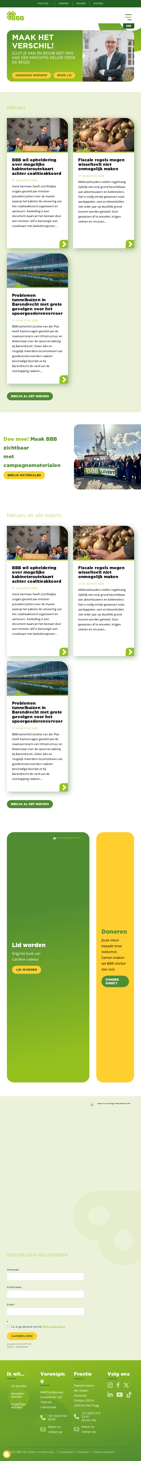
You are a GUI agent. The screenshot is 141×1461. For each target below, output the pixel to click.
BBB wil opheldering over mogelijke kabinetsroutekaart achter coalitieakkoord (36, 167)
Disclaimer (83, 1452)
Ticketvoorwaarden (104, 1452)
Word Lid (64, 75)
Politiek (43, 3)
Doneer (63, 3)
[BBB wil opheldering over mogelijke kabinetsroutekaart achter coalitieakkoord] (37, 134)
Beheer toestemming (7, 1454)
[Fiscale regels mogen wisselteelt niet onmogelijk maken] (103, 134)
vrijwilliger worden (18, 1405)
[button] (51, 3)
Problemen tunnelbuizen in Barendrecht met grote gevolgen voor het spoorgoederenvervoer (37, 304)
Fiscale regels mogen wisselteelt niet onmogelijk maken (101, 164)
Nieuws (81, 3)
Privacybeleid (65, 1452)
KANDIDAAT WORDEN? (31, 75)
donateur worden (17, 1395)
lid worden (19, 1386)
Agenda (98, 3)
